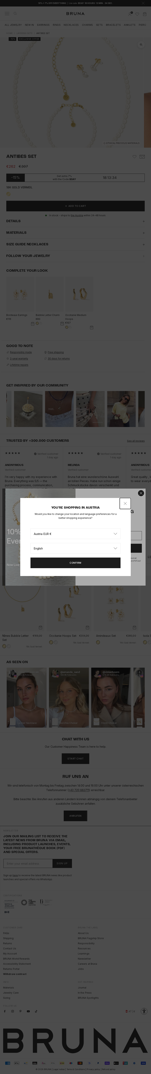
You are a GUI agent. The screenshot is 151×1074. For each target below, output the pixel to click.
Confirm (75, 562)
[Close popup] (125, 503)
